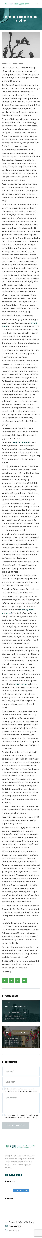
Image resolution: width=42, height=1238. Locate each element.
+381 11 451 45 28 (14, 1230)
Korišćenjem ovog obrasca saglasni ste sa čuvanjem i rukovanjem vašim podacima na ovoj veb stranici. (21, 1116)
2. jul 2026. (10, 1038)
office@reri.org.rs (15, 1226)
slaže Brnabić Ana (21, 684)
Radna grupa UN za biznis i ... (16, 1032)
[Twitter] (10, 1175)
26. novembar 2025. (13, 1012)
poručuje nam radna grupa (20, 442)
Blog (21, 63)
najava (31, 323)
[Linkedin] (20, 1175)
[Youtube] (13, 1175)
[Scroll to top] (37, 1235)
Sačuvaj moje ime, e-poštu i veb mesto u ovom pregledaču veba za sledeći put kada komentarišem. (21, 1090)
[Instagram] (17, 1175)
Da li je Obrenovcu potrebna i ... (17, 1006)
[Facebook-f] (6, 1175)
